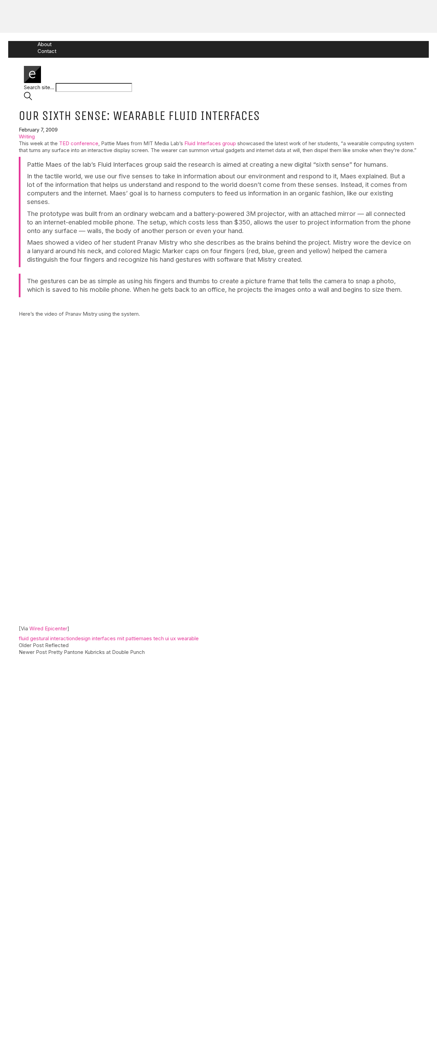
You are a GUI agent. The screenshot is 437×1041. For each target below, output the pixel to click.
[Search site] (28, 98)
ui (167, 638)
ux (173, 638)
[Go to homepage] (32, 74)
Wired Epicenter (48, 628)
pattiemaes (139, 638)
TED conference (78, 143)
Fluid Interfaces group (210, 143)
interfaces (104, 638)
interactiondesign (70, 638)
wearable (188, 638)
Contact (47, 51)
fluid (24, 638)
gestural (39, 638)
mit (120, 638)
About (45, 44)
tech (158, 638)
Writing (27, 136)
